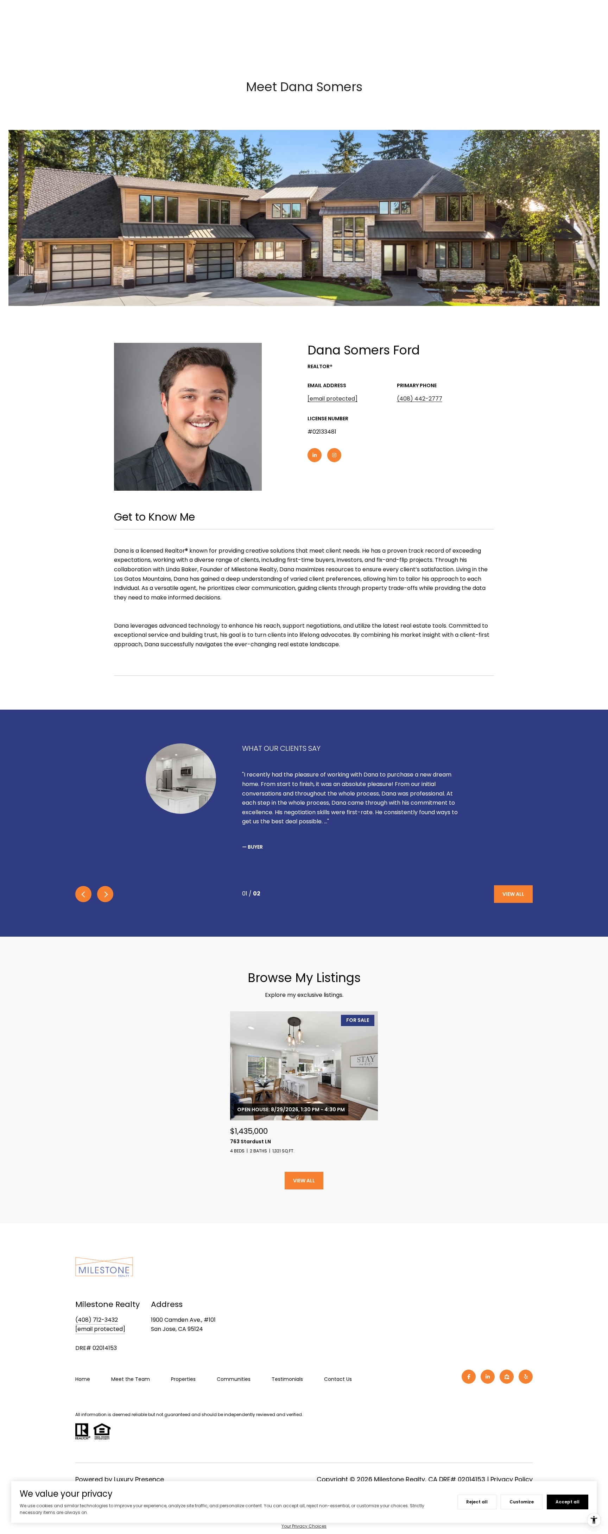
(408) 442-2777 (419, 399)
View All (513, 894)
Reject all (477, 1502)
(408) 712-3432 (96, 1320)
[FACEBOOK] (469, 1377)
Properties (183, 1379)
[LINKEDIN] (315, 455)
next (105, 894)
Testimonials (287, 1379)
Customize (521, 1502)
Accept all (568, 1502)
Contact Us (338, 1379)
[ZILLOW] (507, 1377)
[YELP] (526, 1377)
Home (82, 1379)
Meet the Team (130, 1379)
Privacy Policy (511, 1479)
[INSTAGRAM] (334, 455)
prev (83, 894)
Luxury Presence (139, 1479)
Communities (234, 1379)
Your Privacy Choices (304, 1526)
